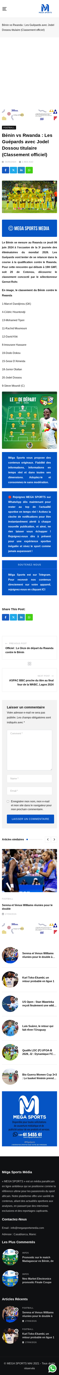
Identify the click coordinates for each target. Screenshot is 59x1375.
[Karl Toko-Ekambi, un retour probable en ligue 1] (10, 979)
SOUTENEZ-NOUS (29, 564)
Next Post (44, 676)
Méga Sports (16, 574)
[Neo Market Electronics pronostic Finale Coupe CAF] (10, 1278)
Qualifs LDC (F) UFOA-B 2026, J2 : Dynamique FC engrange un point (37, 1054)
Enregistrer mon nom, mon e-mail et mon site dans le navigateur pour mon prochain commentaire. (31, 805)
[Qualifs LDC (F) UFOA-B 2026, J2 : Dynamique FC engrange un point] (10, 1052)
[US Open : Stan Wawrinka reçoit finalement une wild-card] (10, 1004)
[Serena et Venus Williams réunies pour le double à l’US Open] (10, 955)
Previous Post (18, 643)
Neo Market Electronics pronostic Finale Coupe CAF (36, 1282)
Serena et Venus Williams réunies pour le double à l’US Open (38, 957)
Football (7, 899)
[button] (48, 839)
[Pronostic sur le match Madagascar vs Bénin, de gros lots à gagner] (10, 1257)
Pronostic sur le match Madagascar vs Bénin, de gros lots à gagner (38, 1261)
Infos (25, 1253)
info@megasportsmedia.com (27, 1228)
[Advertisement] (29, 68)
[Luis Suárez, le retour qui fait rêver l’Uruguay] (10, 1028)
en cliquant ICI (36, 589)
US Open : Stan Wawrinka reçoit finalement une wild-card (38, 1005)
